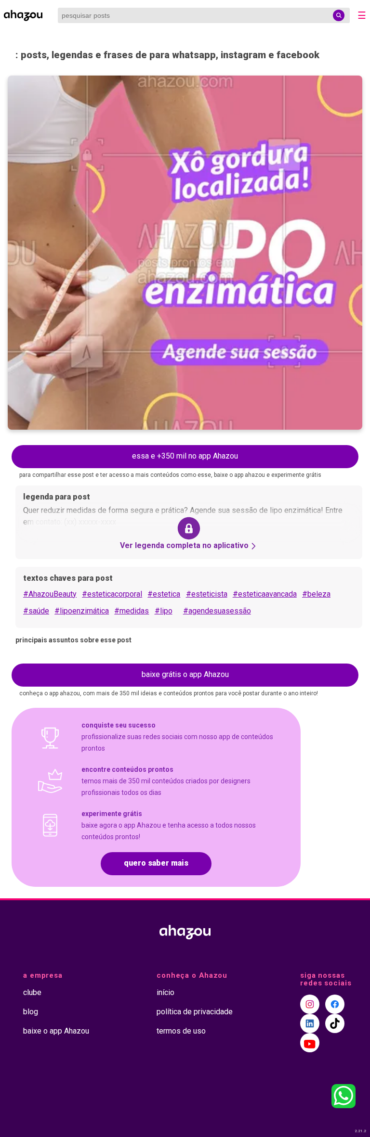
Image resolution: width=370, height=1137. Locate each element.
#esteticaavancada (265, 594)
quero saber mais (156, 863)
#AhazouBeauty (50, 594)
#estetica (163, 594)
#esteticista (206, 594)
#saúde (36, 610)
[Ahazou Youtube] (309, 1042)
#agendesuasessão (217, 610)
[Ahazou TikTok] (334, 1023)
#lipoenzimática (81, 610)
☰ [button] (361, 15)
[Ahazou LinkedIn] (309, 1023)
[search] (338, 15)
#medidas (131, 610)
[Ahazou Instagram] (309, 1004)
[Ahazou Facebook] (334, 1004)
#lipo (163, 610)
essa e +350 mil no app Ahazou (185, 455)
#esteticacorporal (112, 594)
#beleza (316, 594)
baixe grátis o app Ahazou (185, 674)
